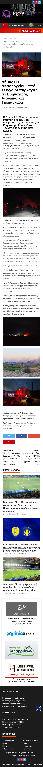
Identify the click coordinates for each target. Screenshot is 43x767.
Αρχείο (14, 753)
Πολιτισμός (6, 746)
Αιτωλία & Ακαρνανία (30, 741)
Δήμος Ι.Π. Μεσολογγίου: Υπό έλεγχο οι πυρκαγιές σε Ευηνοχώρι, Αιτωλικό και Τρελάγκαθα (20, 426)
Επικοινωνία (31, 753)
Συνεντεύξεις (27, 749)
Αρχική (8, 753)
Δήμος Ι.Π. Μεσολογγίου (20, 117)
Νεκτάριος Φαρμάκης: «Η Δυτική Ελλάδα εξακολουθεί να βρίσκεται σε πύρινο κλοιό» (31, 457)
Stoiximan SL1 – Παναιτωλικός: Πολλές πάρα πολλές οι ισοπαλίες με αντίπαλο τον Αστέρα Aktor (21, 547)
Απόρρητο (22, 753)
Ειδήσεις (5, 743)
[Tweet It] (9, 436)
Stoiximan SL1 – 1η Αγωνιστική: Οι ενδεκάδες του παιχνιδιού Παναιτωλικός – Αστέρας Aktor (20, 587)
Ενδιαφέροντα (7, 749)
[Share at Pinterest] (9, 442)
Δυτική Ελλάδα (8, 741)
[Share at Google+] (34, 436)
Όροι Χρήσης (12, 756)
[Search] (19, 31)
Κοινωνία (25, 743)
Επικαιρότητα (27, 746)
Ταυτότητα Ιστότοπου (26, 756)
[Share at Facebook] (21, 436)
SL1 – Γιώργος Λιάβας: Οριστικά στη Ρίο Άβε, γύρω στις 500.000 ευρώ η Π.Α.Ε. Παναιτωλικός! (11, 457)
